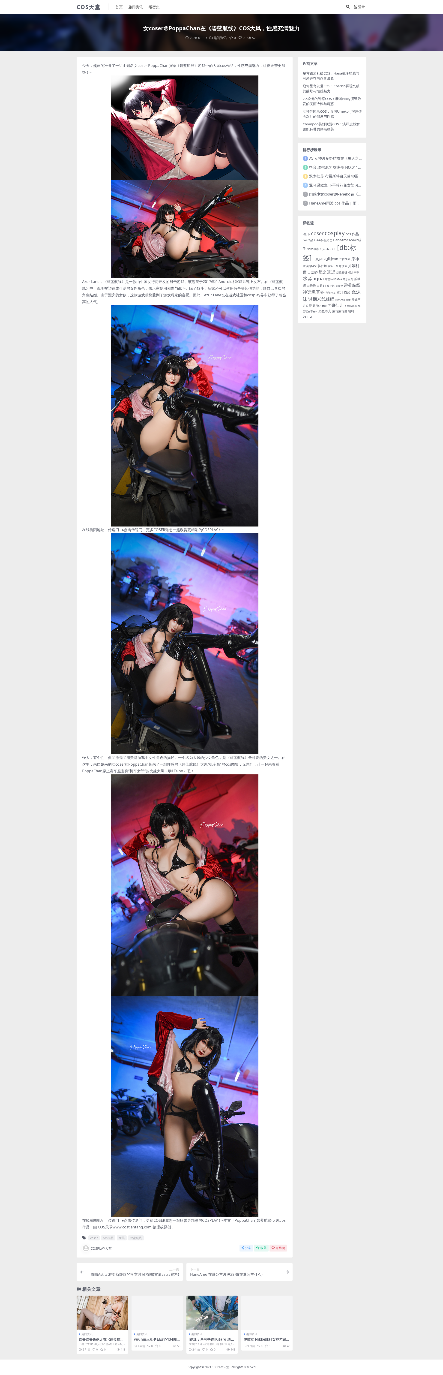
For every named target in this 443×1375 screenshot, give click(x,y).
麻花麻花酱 (339, 311)
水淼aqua (313, 278)
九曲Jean (330, 258)
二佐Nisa (344, 259)
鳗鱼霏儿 (324, 311)
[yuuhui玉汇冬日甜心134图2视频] (157, 1313)
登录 (361, 7)
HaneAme (340, 240)
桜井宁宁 (353, 272)
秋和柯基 (331, 292)
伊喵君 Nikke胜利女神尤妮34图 (267, 1341)
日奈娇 (312, 272)
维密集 (154, 6)
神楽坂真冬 (314, 292)
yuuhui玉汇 (329, 249)
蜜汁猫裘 (343, 292)
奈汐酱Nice (310, 266)
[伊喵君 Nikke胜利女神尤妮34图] (267, 1313)
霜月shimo (320, 306)
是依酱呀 (341, 272)
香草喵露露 (350, 305)
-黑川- (306, 234)
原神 (355, 258)
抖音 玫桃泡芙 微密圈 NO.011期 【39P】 (342, 167)
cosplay (335, 233)
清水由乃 (348, 279)
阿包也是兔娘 (343, 299)
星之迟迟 (327, 272)
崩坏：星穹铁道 (337, 266)
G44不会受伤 (323, 240)
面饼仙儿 (335, 305)
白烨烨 (311, 285)
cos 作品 (352, 234)
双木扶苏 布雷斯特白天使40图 (334, 176)
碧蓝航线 (187, 65)
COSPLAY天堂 (101, 1248)
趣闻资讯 (135, 6)
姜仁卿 (322, 266)
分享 (248, 1248)
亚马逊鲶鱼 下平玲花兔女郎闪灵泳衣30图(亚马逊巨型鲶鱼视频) (361, 185)
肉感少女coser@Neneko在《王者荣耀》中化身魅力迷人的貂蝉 (361, 194)
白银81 (321, 285)
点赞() (280, 1248)
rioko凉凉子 (314, 249)
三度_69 (318, 259)
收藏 (263, 1248)
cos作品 (226, 65)
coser (142, 65)
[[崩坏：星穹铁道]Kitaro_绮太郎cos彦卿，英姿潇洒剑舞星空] (212, 1313)
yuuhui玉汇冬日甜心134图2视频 (156, 1341)
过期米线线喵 (321, 299)
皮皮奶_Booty (335, 285)
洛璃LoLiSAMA (333, 279)
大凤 (216, 65)
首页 (119, 6)
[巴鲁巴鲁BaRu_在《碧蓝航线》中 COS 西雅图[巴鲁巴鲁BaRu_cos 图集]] (102, 1313)
